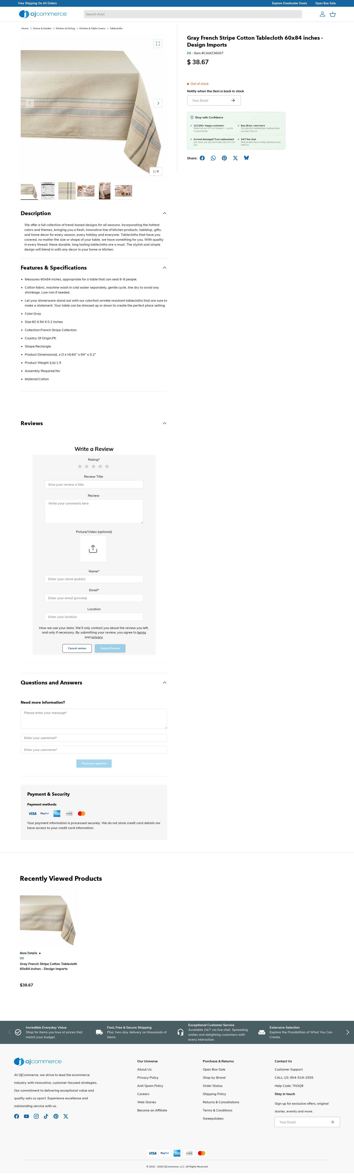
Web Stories (146, 1102)
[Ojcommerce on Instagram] (37, 1114)
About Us (144, 1069)
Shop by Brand (214, 1077)
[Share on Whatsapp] (213, 158)
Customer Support (289, 1069)
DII (189, 53)
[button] (79, 466)
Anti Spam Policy (150, 1086)
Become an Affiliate (152, 1110)
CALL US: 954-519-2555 (294, 1077)
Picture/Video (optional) (94, 532)
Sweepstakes (213, 1118)
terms (141, 632)
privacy (97, 637)
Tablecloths (116, 28)
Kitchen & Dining (65, 28)
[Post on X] (235, 158)
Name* (94, 571)
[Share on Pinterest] (224, 158)
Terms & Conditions (217, 1110)
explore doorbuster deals (289, 3)
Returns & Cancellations (221, 1102)
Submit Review (110, 648)
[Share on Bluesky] (246, 158)
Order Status (212, 1086)
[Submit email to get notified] (233, 100)
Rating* (94, 459)
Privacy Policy (148, 1077)
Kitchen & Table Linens (92, 28)
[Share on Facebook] (202, 158)
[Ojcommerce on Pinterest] (56, 1114)
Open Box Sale (214, 1069)
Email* (94, 590)
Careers (143, 1094)
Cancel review (77, 648)
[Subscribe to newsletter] (332, 1122)
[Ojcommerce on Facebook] (17, 1114)
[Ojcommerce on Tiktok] (46, 1114)
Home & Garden (42, 28)
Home (25, 28)
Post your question (94, 763)
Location (94, 609)
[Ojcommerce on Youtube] (27, 1114)
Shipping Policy (214, 1094)
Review (93, 495)
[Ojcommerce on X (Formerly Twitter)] (65, 1114)
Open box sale (325, 3)
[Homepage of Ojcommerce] (42, 14)
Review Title (93, 476)
